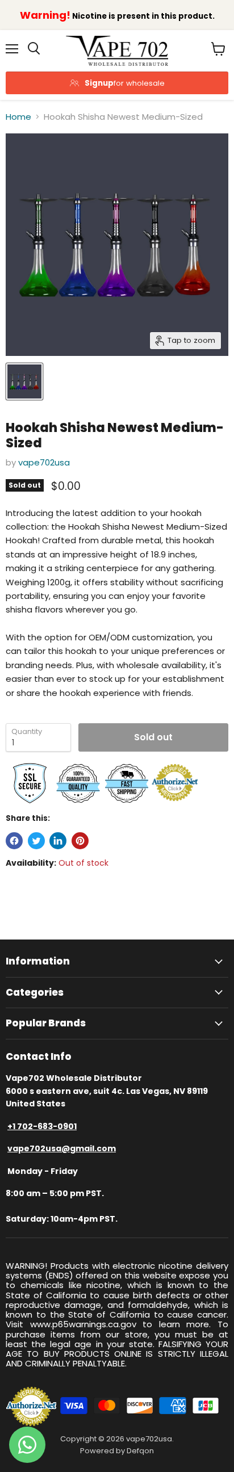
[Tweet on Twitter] (36, 840)
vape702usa (44, 462)
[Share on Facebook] (14, 840)
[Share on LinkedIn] (57, 840)
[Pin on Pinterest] (80, 840)
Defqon (140, 1450)
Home (18, 116)
